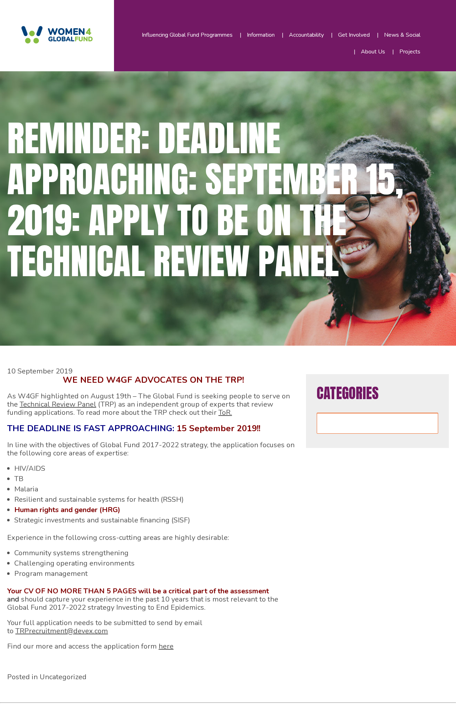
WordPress (163, 711)
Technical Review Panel (58, 404)
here (166, 646)
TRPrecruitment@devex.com (61, 631)
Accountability (306, 35)
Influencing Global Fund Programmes (187, 35)
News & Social (402, 35)
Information (261, 35)
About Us (373, 52)
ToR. (225, 412)
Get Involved (354, 35)
